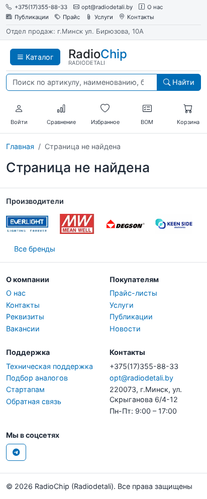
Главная (20, 146)
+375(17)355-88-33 (41, 7)
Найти (182, 82)
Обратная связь (33, 401)
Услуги (103, 17)
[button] (19, 109)
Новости (125, 328)
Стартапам (25, 389)
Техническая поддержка (49, 366)
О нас (155, 7)
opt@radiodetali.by (107, 7)
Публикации (32, 17)
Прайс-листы (133, 293)
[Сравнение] (61, 109)
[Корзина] (188, 109)
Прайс (71, 17)
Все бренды (34, 248)
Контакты (140, 17)
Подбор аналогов (37, 377)
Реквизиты (25, 316)
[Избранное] (105, 109)
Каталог (39, 57)
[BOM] (147, 109)
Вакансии (23, 328)
